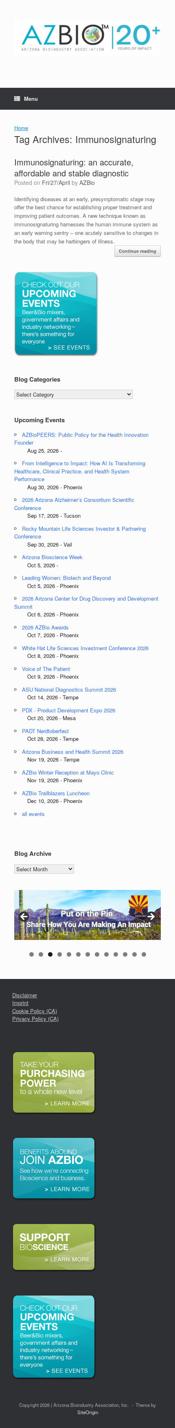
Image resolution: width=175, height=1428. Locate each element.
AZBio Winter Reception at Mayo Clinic (68, 772)
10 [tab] (116, 954)
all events (33, 814)
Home (21, 128)
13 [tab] (144, 954)
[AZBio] (87, 37)
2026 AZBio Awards (45, 627)
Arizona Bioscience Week (52, 557)
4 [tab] (59, 954)
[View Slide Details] (87, 915)
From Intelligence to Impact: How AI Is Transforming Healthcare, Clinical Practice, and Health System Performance (79, 471)
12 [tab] (134, 954)
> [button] (150, 917)
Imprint (20, 1003)
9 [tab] (106, 954)
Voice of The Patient (46, 669)
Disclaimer (24, 995)
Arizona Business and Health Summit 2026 (72, 751)
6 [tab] (78, 954)
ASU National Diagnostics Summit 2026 (69, 689)
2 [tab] (41, 954)
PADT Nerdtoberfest (45, 731)
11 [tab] (125, 954)
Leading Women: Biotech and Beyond (66, 578)
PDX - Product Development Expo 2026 (68, 710)
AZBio (87, 182)
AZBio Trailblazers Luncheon (56, 793)
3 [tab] (50, 954)
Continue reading (137, 251)
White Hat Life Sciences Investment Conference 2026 (85, 648)
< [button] (24, 917)
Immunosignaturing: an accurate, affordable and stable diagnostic (73, 167)
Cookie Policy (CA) (34, 1011)
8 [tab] (97, 954)
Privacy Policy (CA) (35, 1018)
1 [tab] (31, 954)
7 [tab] (87, 954)
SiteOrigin (87, 1412)
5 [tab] (69, 954)
